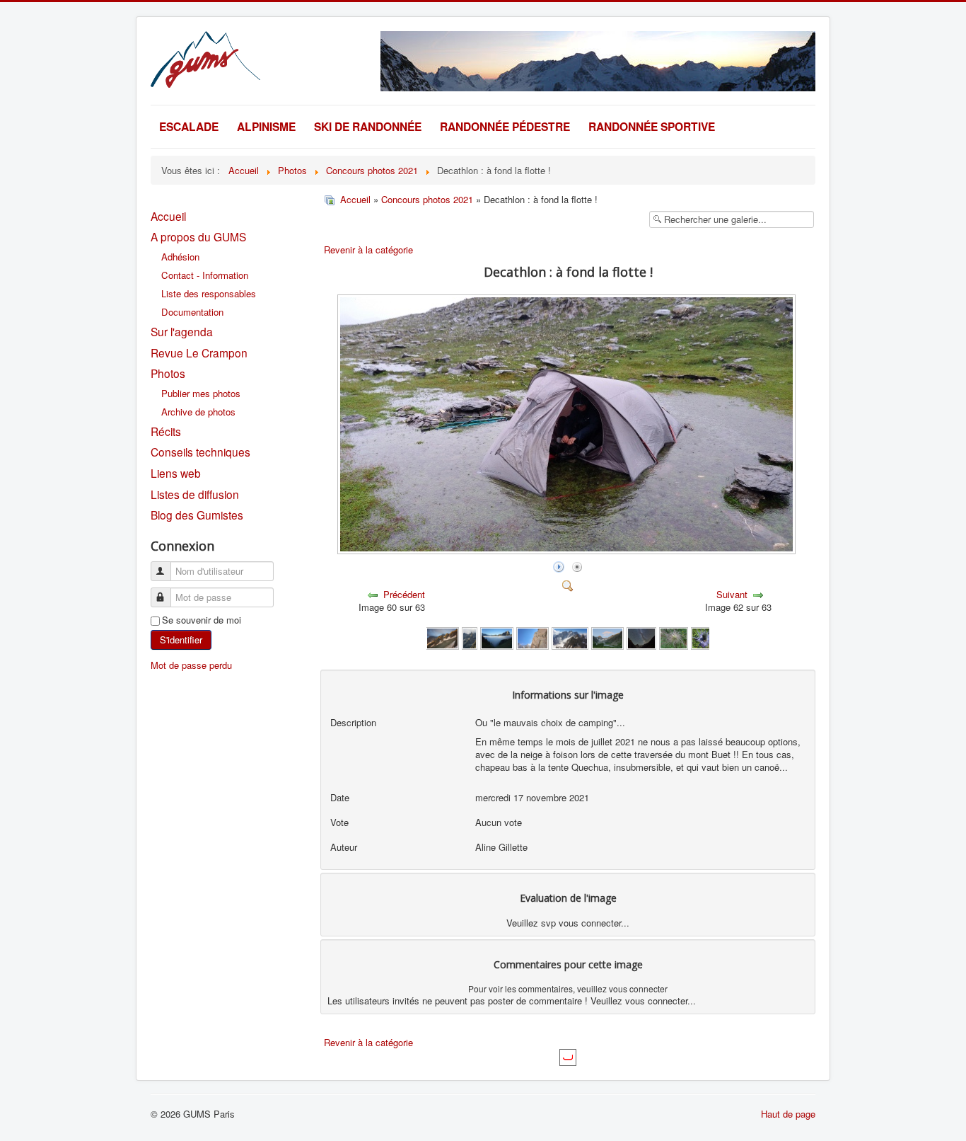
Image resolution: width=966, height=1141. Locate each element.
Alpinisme (266, 126)
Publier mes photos (200, 393)
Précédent (404, 594)
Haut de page (788, 1113)
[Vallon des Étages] (607, 637)
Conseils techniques (200, 451)
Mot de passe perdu (191, 665)
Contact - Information (204, 275)
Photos (168, 373)
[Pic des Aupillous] (442, 637)
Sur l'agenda (182, 331)
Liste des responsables (208, 293)
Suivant (731, 594)
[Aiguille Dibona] (470, 637)
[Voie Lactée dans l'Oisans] (641, 637)
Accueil (168, 216)
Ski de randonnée (367, 126)
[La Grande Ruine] (570, 637)
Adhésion (180, 256)
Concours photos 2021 (427, 199)
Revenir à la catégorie (368, 249)
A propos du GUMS (198, 236)
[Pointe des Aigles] (532, 637)
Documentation (192, 312)
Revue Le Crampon (199, 352)
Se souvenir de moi (201, 620)
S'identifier (181, 639)
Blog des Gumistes (197, 514)
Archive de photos (198, 411)
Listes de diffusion (195, 494)
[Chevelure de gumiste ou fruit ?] (673, 637)
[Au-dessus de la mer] (496, 637)
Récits (166, 431)
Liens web (176, 473)
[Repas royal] (705, 637)
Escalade (189, 126)
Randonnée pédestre (505, 126)
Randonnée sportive (651, 126)
